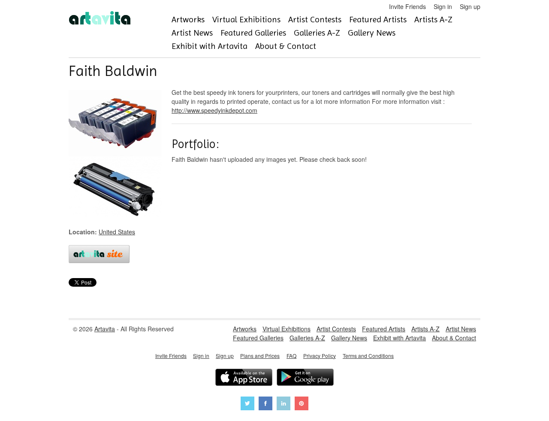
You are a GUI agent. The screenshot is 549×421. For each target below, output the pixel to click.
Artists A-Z (433, 19)
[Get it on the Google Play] (305, 378)
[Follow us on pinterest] (301, 404)
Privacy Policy (319, 355)
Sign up (470, 6)
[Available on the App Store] (243, 378)
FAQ (291, 355)
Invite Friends (407, 6)
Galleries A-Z (317, 33)
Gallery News (371, 33)
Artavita (104, 328)
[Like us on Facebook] (265, 404)
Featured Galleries (253, 33)
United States (117, 231)
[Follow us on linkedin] (283, 404)
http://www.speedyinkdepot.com (214, 110)
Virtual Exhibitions (246, 19)
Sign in (443, 6)
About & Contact (285, 46)
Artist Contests (314, 19)
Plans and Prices (260, 355)
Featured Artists (378, 19)
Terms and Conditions (368, 355)
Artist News (192, 33)
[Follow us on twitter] (247, 404)
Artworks (188, 19)
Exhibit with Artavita (209, 46)
